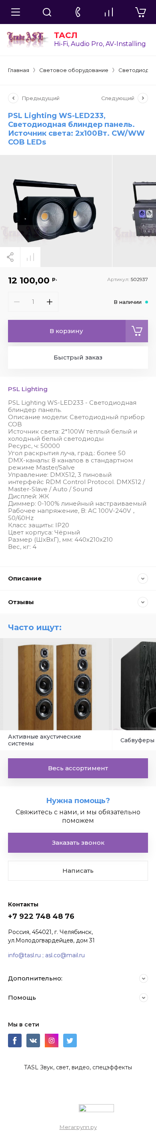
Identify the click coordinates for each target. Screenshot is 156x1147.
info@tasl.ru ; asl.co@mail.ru (46, 955)
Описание (25, 578)
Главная (18, 70)
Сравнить (30, 257)
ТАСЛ (66, 35)
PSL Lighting (28, 389)
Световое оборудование (73, 70)
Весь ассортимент (78, 768)
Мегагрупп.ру (78, 1127)
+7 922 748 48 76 (41, 916)
